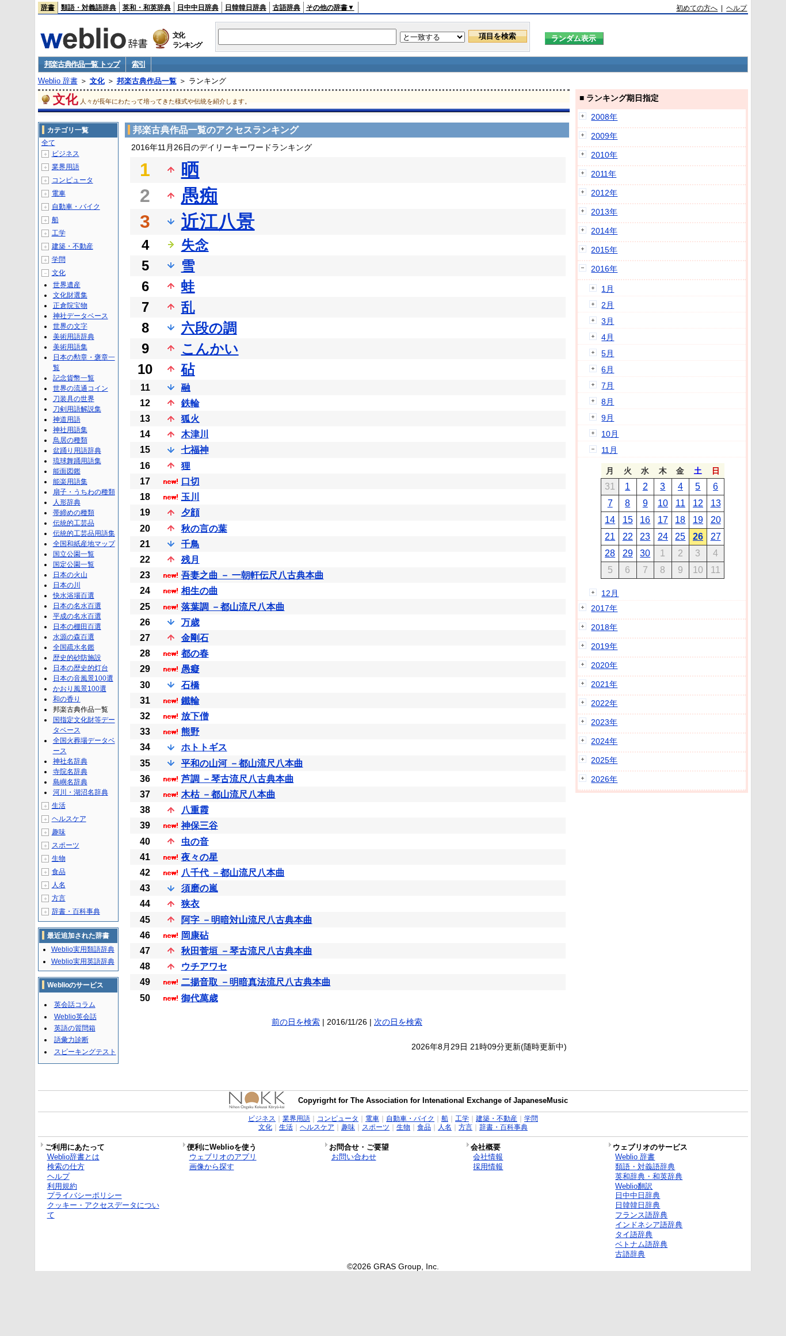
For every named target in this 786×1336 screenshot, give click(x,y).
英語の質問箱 (75, 1028)
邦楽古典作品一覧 (147, 81)
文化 (97, 81)
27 (716, 536)
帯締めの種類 (73, 513)
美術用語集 (70, 347)
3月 (607, 321)
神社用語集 (70, 430)
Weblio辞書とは (73, 1156)
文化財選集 (70, 295)
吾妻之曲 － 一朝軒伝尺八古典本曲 (252, 575)
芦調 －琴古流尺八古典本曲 (237, 779)
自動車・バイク (76, 207)
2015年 (604, 249)
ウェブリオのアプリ (223, 1156)
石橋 (190, 685)
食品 (59, 872)
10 (663, 503)
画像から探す (211, 1166)
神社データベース (80, 316)
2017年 (604, 608)
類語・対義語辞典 (88, 7)
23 (645, 536)
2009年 (604, 135)
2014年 (604, 230)
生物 (59, 858)
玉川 (190, 497)
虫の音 (195, 841)
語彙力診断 (71, 1040)
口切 (190, 481)
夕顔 (190, 512)
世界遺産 (67, 285)
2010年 (604, 154)
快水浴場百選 (73, 595)
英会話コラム (75, 1005)
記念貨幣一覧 (73, 378)
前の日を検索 (296, 1021)
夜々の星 (199, 857)
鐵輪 (190, 700)
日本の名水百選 (77, 606)
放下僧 (195, 716)
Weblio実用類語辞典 (83, 949)
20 (716, 520)
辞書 (48, 7)
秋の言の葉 (204, 528)
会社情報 (488, 1156)
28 (610, 553)
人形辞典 (67, 502)
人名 (59, 885)
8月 (607, 401)
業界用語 (65, 167)
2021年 (604, 684)
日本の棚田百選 (77, 627)
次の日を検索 (398, 1021)
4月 (607, 337)
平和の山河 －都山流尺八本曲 (242, 763)
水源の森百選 (73, 637)
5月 (607, 353)
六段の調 (209, 327)
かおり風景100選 (79, 689)
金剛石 (195, 638)
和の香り (67, 699)
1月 (607, 288)
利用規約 (62, 1186)
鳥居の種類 (70, 440)
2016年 (604, 268)
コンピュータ (72, 180)
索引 (138, 64)
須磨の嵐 (199, 888)
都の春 (195, 653)
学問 (59, 259)
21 (610, 536)
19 (698, 520)
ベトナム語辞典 (641, 1244)
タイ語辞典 (634, 1234)
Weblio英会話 (75, 1017)
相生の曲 (199, 591)
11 (680, 503)
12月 (610, 593)
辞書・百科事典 (76, 911)
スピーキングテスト (85, 1052)
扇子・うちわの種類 (84, 492)
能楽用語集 (70, 482)
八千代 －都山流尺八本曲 (233, 872)
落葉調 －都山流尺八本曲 (233, 607)
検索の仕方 (66, 1166)
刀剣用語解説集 (77, 409)
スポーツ (65, 845)
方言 (59, 898)
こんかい (210, 348)
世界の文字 (70, 326)
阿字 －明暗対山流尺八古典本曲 (246, 920)
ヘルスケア (69, 819)
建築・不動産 (72, 246)
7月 (607, 385)
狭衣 (190, 904)
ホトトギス (204, 747)
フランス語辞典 (641, 1215)
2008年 (604, 116)
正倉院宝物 (70, 305)
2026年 (604, 779)
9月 (607, 417)
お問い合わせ (353, 1156)
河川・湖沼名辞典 (80, 792)
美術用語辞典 (73, 337)
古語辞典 (286, 7)
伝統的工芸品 (73, 523)
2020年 (604, 665)
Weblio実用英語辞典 (83, 961)
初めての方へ (697, 8)
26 (698, 536)
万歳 (190, 622)
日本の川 (67, 585)
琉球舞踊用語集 (77, 461)
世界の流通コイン (80, 388)
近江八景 (218, 221)
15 (628, 520)
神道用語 (67, 419)
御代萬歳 (199, 998)
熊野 (190, 731)
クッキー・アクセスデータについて (103, 1210)
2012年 (604, 192)
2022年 (604, 703)
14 (610, 520)
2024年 (604, 741)
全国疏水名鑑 (73, 647)
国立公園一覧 (73, 554)
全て (48, 142)
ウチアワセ (204, 966)
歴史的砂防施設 (77, 658)
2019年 (604, 646)
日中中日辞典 (198, 7)
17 (663, 520)
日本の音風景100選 (83, 678)
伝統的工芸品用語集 (84, 533)
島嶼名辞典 (70, 782)
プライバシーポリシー (84, 1195)
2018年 (604, 627)
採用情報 (488, 1166)
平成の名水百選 (77, 616)
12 (698, 503)
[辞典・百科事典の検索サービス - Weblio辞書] (94, 45)
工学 (59, 233)
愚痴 (199, 195)
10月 (610, 433)
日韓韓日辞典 (245, 7)
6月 (607, 369)
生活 (59, 805)
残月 (190, 559)
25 (680, 536)
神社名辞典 (70, 761)
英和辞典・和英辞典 (648, 1176)
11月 (609, 450)
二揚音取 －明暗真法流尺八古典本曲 (256, 982)
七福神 (195, 450)
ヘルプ (736, 8)
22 (628, 536)
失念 (195, 245)
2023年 (604, 722)
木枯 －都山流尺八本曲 (228, 794)
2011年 (603, 173)
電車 (59, 193)
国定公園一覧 (73, 564)
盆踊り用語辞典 (77, 450)
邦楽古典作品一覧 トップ (82, 64)
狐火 (190, 418)
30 (645, 553)
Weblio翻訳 (634, 1186)
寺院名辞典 (70, 772)
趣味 (59, 832)
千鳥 (190, 544)
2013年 (604, 211)
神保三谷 (199, 825)
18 (680, 520)
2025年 (604, 760)
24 (663, 536)
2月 (607, 305)
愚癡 (190, 669)
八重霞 (195, 810)
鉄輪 (190, 403)
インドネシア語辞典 (648, 1224)
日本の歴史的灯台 (80, 668)
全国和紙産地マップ (84, 544)
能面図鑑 (67, 471)
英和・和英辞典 (147, 7)
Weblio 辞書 (58, 81)
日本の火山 (70, 575)
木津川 (195, 434)
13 (716, 503)
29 (628, 553)
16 (645, 520)
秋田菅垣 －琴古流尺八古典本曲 (246, 951)
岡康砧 (195, 935)
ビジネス (65, 154)
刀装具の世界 (73, 399)
